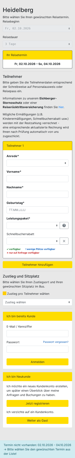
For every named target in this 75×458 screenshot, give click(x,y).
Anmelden (37, 362)
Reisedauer (10, 37)
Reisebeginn (11, 21)
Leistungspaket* (18, 218)
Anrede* (13, 156)
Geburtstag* (15, 203)
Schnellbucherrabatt (20, 234)
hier (61, 107)
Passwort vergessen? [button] (55, 341)
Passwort (13, 342)
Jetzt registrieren (37, 403)
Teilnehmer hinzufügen (37, 264)
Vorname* (14, 171)
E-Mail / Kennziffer (19, 326)
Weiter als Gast (37, 420)
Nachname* (15, 187)
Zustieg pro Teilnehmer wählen (28, 293)
